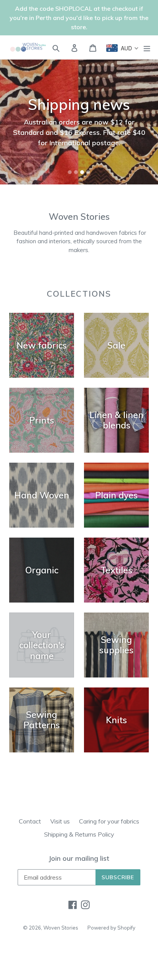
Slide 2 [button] (76, 172)
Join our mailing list (79, 858)
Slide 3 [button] (82, 172)
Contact (30, 821)
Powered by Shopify (111, 928)
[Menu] (146, 47)
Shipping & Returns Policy (79, 834)
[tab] (70, 172)
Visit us (60, 821)
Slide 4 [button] (88, 172)
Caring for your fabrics (109, 821)
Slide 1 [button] (70, 172)
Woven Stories (60, 928)
